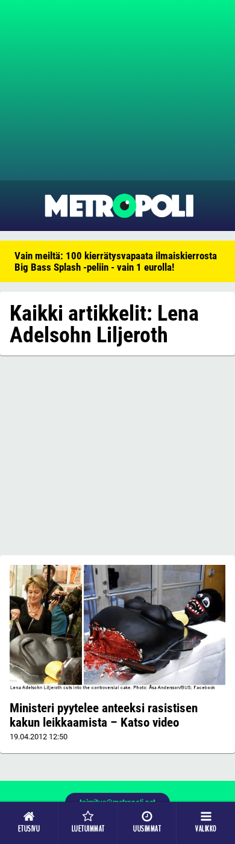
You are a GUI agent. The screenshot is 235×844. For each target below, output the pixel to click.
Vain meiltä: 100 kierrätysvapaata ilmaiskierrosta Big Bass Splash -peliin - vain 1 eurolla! (115, 261)
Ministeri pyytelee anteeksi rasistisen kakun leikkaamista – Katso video (104, 715)
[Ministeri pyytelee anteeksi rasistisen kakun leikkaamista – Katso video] (117, 628)
